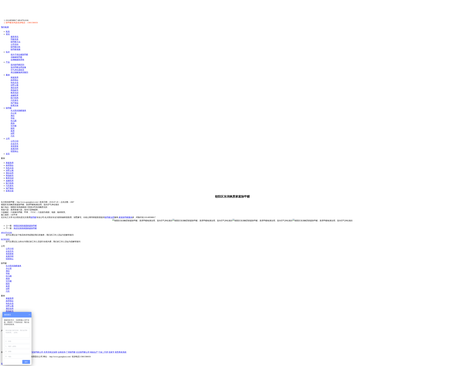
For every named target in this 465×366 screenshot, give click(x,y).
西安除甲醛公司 (36, 352)
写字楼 (13, 126)
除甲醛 (23, 10)
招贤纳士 (14, 151)
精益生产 (94, 352)
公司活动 (14, 44)
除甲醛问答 (15, 47)
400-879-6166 (6, 233)
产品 (8, 62)
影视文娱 (14, 105)
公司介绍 (14, 141)
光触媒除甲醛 (16, 57)
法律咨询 (61, 352)
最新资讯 (14, 37)
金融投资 (14, 95)
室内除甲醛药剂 (17, 65)
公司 (8, 138)
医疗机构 (14, 98)
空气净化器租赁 (17, 70)
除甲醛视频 (15, 49)
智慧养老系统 (120, 352)
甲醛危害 (14, 39)
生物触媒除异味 (17, 60)
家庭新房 (14, 77)
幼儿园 (13, 121)
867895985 (5, 239)
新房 (13, 131)
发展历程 (14, 149)
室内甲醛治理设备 (18, 67)
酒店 (13, 116)
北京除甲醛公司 (83, 352)
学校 (13, 118)
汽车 (13, 136)
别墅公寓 (14, 85)
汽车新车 (14, 100)
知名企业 (14, 82)
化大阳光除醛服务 (18, 110)
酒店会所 (14, 88)
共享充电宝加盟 (50, 352)
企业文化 (14, 144)
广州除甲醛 (71, 352)
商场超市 (14, 90)
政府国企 (14, 80)
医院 (13, 128)
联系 (8, 32)
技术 (8, 52)
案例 (8, 75)
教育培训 (14, 93)
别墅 (13, 133)
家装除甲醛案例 (125, 217)
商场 (13, 123)
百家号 (111, 352)
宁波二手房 (103, 352)
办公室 (13, 113)
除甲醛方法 (15, 42)
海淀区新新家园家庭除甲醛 (25, 228)
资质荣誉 (14, 146)
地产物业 (14, 103)
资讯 (8, 34)
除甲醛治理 (109, 217)
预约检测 (5, 27)
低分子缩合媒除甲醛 (19, 54)
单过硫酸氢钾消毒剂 (19, 72)
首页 (8, 154)
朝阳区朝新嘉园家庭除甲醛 (25, 226)
